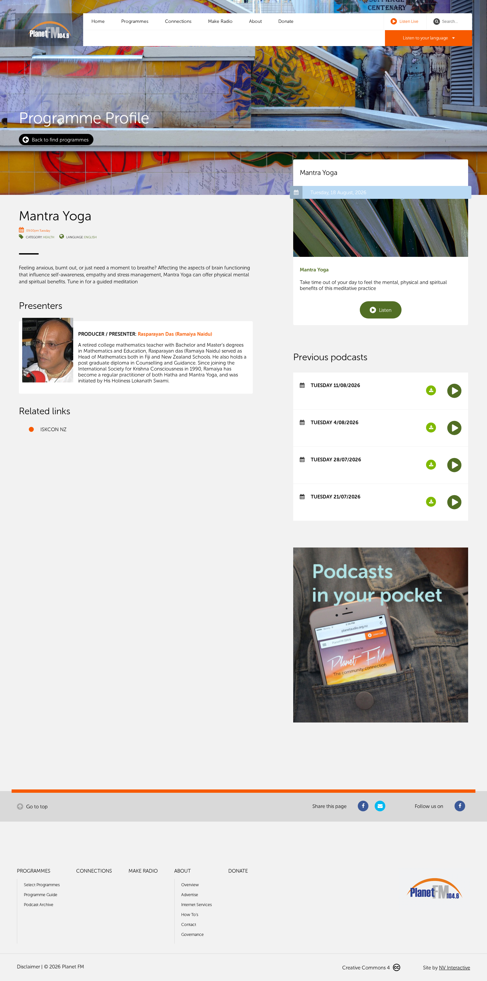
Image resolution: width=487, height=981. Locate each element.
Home (98, 21)
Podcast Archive (38, 904)
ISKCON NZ (53, 430)
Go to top (36, 807)
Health (48, 237)
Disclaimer (28, 967)
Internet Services (196, 904)
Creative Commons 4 (366, 968)
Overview (190, 884)
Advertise (189, 894)
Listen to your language (426, 37)
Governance (192, 934)
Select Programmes (42, 884)
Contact (188, 924)
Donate (286, 21)
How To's (189, 914)
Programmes (134, 21)
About (255, 21)
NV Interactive (454, 968)
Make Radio (220, 21)
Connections (178, 21)
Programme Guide (40, 894)
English (90, 237)
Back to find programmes (59, 140)
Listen (385, 310)
